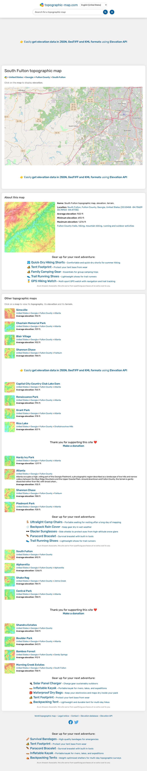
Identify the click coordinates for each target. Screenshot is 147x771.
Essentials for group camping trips (80, 272)
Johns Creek (60, 581)
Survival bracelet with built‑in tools (75, 536)
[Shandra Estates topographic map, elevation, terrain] (9, 628)
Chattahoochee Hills (63, 426)
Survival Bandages (43, 739)
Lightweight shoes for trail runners (79, 276)
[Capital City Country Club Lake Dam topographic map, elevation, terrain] (9, 387)
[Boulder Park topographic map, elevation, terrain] (9, 642)
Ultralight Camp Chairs (46, 522)
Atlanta (57, 313)
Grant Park (23, 410)
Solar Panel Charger (47, 683)
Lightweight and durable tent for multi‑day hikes (85, 702)
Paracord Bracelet (43, 536)
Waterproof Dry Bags (48, 692)
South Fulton (24, 551)
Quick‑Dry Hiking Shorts (48, 262)
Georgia (34, 313)
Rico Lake (22, 423)
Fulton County (46, 313)
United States (22, 313)
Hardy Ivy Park (25, 457)
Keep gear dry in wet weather (77, 527)
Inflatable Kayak (44, 688)
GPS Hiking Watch (43, 281)
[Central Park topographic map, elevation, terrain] (9, 594)
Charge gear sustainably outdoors (81, 683)
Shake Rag (22, 577)
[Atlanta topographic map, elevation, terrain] (9, 477)
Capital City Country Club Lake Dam (38, 383)
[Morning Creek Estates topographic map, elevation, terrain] (9, 668)
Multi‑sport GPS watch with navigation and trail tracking (87, 281)
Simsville (21, 309)
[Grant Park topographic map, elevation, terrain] (9, 414)
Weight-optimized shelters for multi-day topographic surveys (90, 758)
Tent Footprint (41, 267)
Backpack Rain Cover (45, 526)
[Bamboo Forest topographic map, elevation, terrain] (9, 655)
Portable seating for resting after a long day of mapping (93, 522)
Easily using (75, 41)
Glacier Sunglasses (43, 531)
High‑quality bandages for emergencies (78, 739)
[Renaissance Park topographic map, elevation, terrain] (9, 400)
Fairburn (58, 353)
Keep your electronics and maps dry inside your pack (91, 693)
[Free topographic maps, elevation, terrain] (5, 77)
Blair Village (23, 336)
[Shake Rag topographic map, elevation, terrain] (9, 581)
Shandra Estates (26, 625)
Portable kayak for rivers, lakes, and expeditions (82, 688)
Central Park (24, 591)
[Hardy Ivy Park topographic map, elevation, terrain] (9, 461)
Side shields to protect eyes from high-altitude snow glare (88, 531)
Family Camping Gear (46, 271)
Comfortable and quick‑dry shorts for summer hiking (93, 262)
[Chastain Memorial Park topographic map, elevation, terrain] (9, 327)
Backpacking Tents (43, 757)
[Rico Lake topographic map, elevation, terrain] (9, 427)
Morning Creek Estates (30, 664)
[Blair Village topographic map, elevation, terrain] (9, 340)
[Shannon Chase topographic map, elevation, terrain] (9, 353)
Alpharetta (23, 564)
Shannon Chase (25, 349)
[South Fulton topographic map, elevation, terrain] (29, 227)
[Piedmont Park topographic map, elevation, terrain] (9, 507)
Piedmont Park (25, 503)
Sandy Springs (60, 654)
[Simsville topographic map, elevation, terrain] (9, 313)
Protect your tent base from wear (70, 267)
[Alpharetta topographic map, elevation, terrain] (9, 568)
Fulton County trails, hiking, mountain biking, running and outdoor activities (95, 226)
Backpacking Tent (46, 702)
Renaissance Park (27, 396)
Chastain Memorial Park (31, 323)
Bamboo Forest (25, 651)
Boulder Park (24, 638)
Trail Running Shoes (45, 276)
